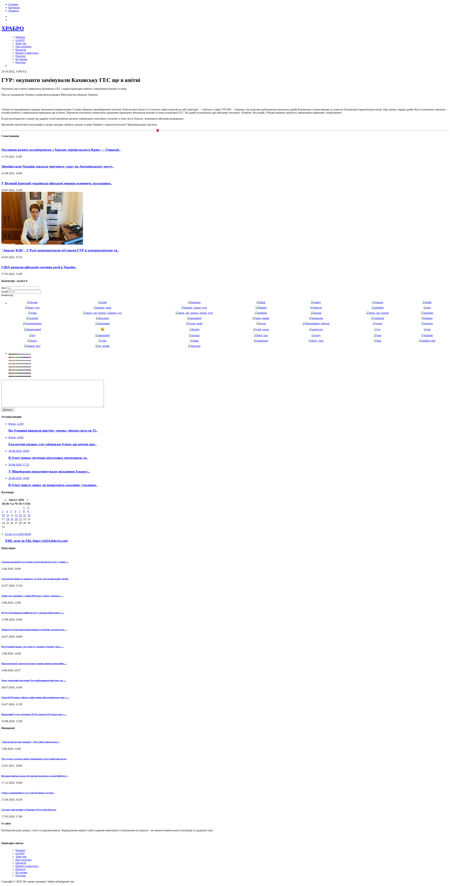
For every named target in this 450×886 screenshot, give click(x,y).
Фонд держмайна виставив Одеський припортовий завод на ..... (33, 680)
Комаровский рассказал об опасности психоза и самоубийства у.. (34, 776)
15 (24, 515)
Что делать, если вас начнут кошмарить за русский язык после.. (34, 758)
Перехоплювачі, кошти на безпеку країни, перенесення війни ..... (34, 663)
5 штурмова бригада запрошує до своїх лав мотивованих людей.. (35, 578)
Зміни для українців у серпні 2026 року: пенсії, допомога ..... (32, 595)
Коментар (7, 295)
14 (20, 515)
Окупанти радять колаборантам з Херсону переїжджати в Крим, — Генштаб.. (61, 150)
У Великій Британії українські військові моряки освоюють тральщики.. (56, 183)
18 (7, 519)
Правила (13, 10)
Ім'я (3, 287)
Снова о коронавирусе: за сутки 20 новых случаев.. (27, 792)
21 (20, 519)
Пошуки (20, 56)
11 (7, 515)
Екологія (20, 49)
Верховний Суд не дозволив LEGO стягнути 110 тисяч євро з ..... (34, 714)
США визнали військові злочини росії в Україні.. (39, 267)
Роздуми (20, 62)
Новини (20, 37)
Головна (13, 4)
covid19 (19, 40)
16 (28, 515)
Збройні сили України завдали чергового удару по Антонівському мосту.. (57, 166)
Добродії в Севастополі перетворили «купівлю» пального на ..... (34, 629)
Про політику (23, 46)
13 (16, 515)
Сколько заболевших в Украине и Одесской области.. (28, 809)
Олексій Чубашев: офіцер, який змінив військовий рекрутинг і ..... (35, 697)
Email (4, 291)
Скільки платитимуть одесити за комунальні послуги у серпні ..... (34, 562)
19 (11, 519)
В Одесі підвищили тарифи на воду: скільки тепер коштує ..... (32, 612)
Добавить (8, 409)
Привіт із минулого (27, 52)
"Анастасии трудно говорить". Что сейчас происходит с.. (30, 742)
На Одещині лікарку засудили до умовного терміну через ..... (32, 646)
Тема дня (20, 43)
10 (3, 515)
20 (16, 519)
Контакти (14, 7)
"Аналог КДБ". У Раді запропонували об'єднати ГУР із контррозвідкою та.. (60, 250)
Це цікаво (21, 59)
